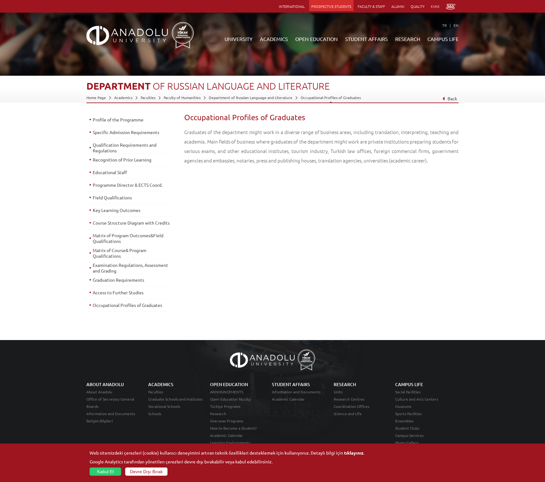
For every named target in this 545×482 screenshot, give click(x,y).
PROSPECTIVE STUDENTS (331, 6)
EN (456, 25)
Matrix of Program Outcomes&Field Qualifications (128, 238)
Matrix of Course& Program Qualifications (119, 253)
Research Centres (349, 399)
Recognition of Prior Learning (122, 159)
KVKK (435, 6)
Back (452, 98)
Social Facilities (407, 391)
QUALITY (418, 6)
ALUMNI (397, 6)
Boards (92, 406)
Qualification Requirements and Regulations (124, 147)
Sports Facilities (408, 413)
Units (338, 391)
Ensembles (404, 420)
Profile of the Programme (118, 119)
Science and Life (348, 413)
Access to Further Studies (118, 292)
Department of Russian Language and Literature (250, 97)
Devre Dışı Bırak (146, 471)
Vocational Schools (164, 406)
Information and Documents (110, 413)
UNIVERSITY (239, 39)
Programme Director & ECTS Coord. (127, 185)
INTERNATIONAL (292, 6)
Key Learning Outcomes (116, 210)
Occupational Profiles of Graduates (331, 97)
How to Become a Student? (233, 428)
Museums (403, 406)
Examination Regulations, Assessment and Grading (130, 267)
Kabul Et (105, 471)
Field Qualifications (112, 197)
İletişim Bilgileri (99, 420)
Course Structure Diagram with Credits (131, 223)
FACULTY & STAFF (371, 6)
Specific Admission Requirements (126, 132)
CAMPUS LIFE (443, 39)
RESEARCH (407, 39)
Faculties (148, 97)
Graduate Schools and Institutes (175, 399)
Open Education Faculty (230, 399)
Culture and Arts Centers (416, 399)
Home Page (96, 97)
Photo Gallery (407, 442)
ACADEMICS (274, 39)
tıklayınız (353, 453)
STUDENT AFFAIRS (366, 39)
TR (444, 25)
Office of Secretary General (110, 399)
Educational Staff (110, 172)
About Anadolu (99, 391)
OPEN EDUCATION (316, 39)
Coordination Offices (351, 406)
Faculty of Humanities (182, 97)
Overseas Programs (226, 420)
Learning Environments (230, 442)
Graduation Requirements (118, 280)
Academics (123, 97)
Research (218, 413)
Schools (154, 413)
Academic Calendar (226, 435)
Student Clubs (407, 428)
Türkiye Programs (225, 406)
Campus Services (409, 435)
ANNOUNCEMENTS (226, 391)
